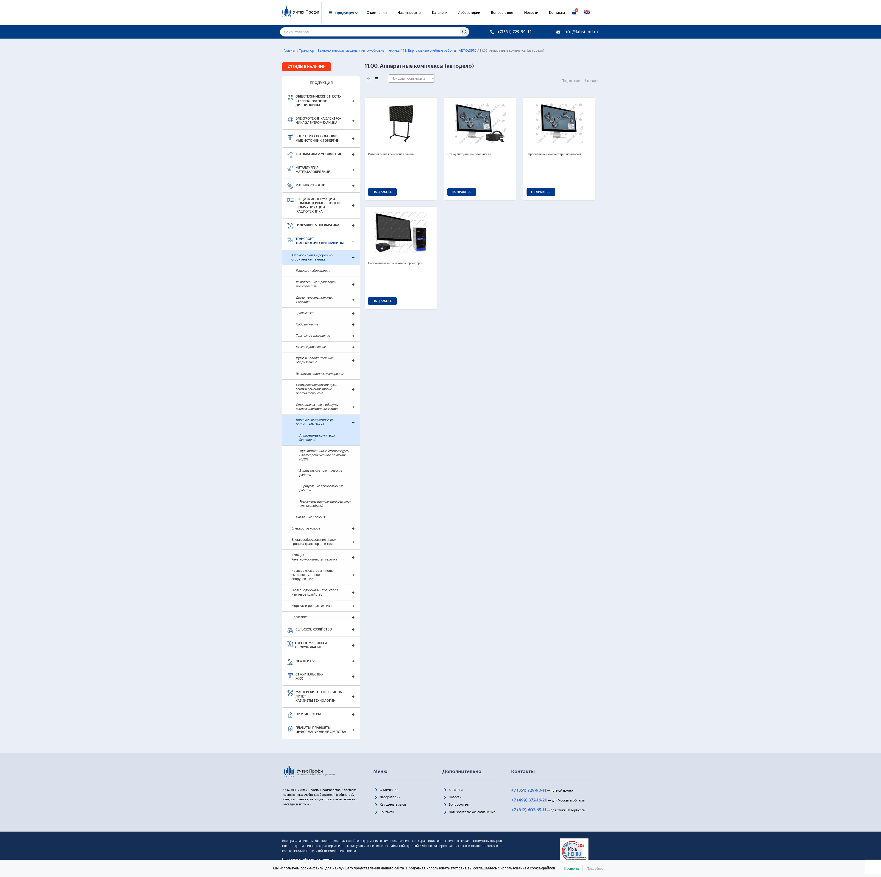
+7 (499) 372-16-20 (529, 800)
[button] (306, 66)
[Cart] (574, 12)
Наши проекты (409, 13)
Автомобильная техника (380, 50)
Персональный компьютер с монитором (554, 154)
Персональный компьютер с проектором (396, 263)
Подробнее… (597, 868)
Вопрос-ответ (502, 13)
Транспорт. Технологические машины (328, 50)
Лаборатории (469, 13)
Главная (289, 50)
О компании (377, 13)
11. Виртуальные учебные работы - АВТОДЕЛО (440, 50)
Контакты (557, 13)
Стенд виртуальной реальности (469, 154)
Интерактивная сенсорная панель (391, 154)
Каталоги (439, 13)
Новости (531, 13)
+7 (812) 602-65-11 (528, 810)
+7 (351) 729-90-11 (528, 790)
